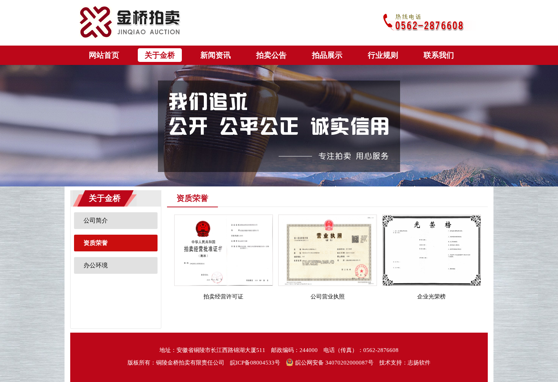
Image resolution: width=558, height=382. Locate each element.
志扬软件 (419, 363)
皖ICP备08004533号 (255, 363)
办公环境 (96, 265)
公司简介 (96, 220)
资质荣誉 (96, 243)
